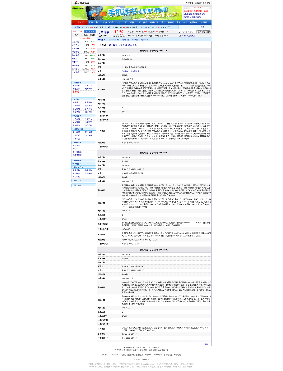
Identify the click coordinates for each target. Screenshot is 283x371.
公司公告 (76, 170)
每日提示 (88, 86)
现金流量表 (77, 155)
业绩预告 (76, 145)
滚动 (105, 22)
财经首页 (189, 3)
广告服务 (123, 355)
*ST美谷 (75, 62)
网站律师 (148, 355)
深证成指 (111, 27)
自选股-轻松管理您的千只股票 (196, 11)
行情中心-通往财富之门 (193, 17)
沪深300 (144, 27)
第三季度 (76, 177)
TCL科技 (75, 48)
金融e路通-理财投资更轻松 (194, 14)
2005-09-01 (123, 45)
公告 (111, 22)
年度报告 (88, 170)
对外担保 (144, 40)
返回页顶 (206, 344)
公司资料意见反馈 (188, 36)
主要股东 (76, 106)
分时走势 (76, 119)
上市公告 (76, 139)
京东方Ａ (75, 45)
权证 (138, 22)
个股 (125, 22)
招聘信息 (139, 355)
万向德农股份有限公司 (130, 71)
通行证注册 (168, 355)
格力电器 (75, 55)
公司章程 (76, 112)
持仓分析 (88, 125)
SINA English (158, 355)
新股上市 (76, 89)
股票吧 (171, 22)
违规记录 (125, 40)
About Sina (115, 355)
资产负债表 (77, 152)
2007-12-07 (113, 45)
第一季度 (88, 173)
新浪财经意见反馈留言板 (158, 350)
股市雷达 (76, 92)
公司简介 (76, 102)
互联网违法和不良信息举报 (136, 350)
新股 (132, 22)
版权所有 (145, 359)
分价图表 (76, 125)
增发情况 (76, 135)
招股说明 (88, 135)
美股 (185, 22)
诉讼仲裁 (135, 40)
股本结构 (88, 102)
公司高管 (88, 109)
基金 (98, 22)
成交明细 (88, 122)
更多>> (200, 27)
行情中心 (194, 22)
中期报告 (76, 173)
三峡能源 (75, 42)
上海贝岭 (75, 72)
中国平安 (75, 65)
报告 (145, 22)
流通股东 (88, 106)
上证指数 (76, 27)
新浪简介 (105, 355)
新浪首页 (198, 3)
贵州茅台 (75, 69)
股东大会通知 (114, 40)
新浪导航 (206, 3)
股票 (91, 22)
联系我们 (131, 355)
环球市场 (154, 22)
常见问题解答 (120, 350)
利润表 (75, 149)
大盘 (118, 22)
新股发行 (88, 132)
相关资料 (88, 112)
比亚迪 (74, 59)
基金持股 (76, 109)
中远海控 (75, 52)
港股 (179, 22)
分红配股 (76, 132)
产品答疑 (177, 355)
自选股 (204, 22)
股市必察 (76, 86)
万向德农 (104, 32)
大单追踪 (76, 122)
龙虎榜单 (88, 89)
